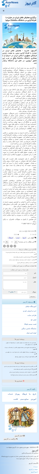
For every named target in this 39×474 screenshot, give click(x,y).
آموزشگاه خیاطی (30, 306)
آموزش (33, 399)
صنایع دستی (24, 399)
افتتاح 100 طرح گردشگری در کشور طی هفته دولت (24, 257)
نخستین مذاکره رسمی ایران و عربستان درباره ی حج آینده (23, 375)
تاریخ (24, 238)
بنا (30, 394)
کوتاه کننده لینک (31, 333)
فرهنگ (11, 238)
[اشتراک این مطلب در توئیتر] (7, 246)
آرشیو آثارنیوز (34, 472)
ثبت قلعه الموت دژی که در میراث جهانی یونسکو (25, 357)
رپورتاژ (17, 394)
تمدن (17, 238)
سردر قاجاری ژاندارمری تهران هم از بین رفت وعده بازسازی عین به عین (21, 253)
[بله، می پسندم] (16, 241)
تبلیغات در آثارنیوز (33, 469)
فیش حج (33, 320)
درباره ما (36, 467)
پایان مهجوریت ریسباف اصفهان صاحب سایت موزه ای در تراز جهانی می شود (21, 353)
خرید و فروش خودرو (29, 311)
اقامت (15, 399)
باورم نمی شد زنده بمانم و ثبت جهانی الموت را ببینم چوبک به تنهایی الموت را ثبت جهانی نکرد (21, 344)
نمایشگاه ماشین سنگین (28, 328)
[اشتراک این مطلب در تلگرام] (14, 246)
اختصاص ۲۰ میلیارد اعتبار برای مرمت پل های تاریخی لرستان (22, 260)
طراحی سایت (31, 315)
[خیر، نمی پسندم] (7, 241)
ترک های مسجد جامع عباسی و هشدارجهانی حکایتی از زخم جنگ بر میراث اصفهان (20, 348)
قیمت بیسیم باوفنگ (30, 324)
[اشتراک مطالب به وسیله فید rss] (4, 246)
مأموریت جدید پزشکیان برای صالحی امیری (26, 263)
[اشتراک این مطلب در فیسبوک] (11, 246)
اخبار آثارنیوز (19, 436)
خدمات (10, 394)
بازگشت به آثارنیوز (10, 439)
